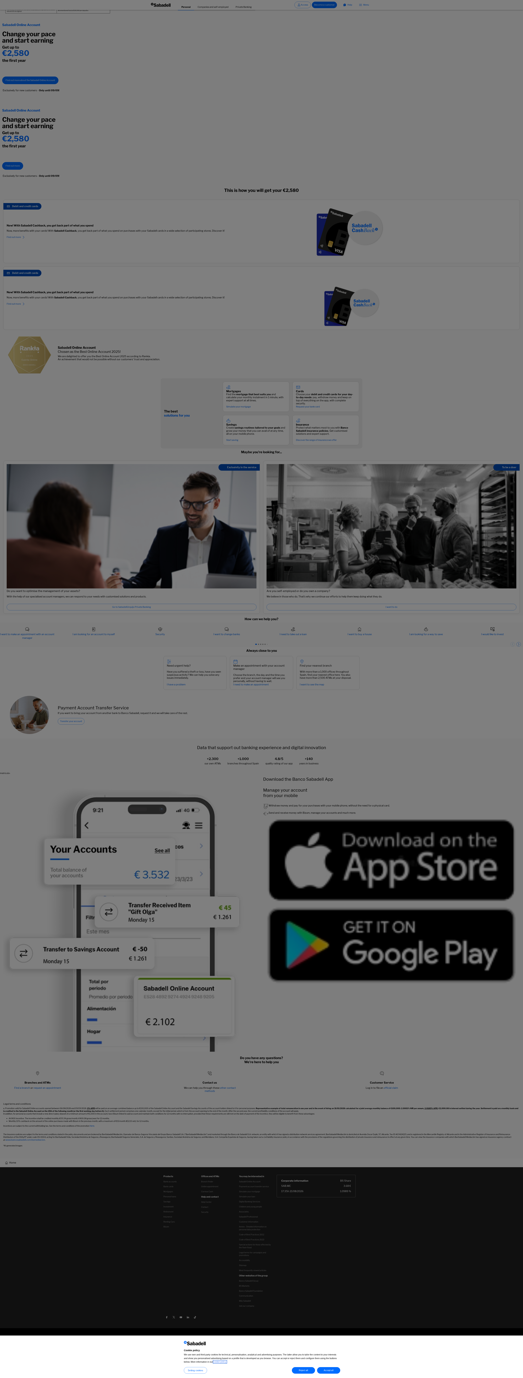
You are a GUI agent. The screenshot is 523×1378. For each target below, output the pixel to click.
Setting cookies (195, 1370)
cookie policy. (219, 1362)
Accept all (329, 1370)
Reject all (303, 1370)
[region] (261, 1357)
